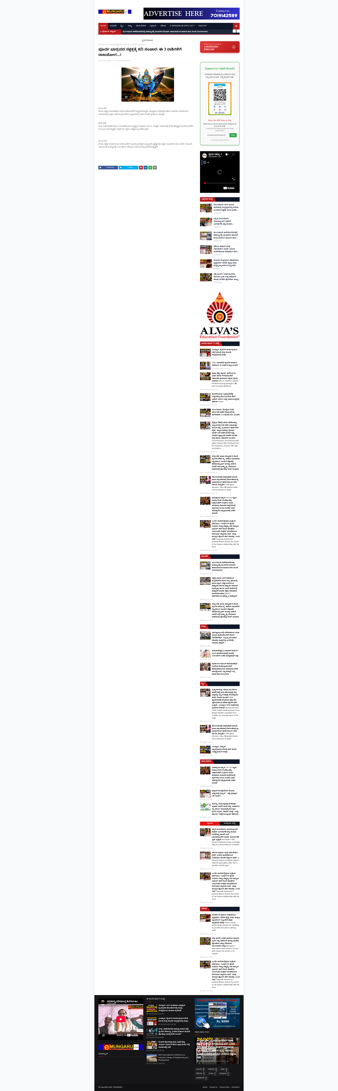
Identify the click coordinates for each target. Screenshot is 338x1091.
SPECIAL (200, 1074)
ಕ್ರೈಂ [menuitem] (122, 26)
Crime (212, 1074)
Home (100, 44)
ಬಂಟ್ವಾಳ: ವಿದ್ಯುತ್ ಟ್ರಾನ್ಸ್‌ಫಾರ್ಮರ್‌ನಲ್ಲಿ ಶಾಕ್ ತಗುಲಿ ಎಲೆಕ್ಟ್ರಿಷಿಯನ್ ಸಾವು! (224, 749)
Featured (224, 1074)
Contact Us (213, 1087)
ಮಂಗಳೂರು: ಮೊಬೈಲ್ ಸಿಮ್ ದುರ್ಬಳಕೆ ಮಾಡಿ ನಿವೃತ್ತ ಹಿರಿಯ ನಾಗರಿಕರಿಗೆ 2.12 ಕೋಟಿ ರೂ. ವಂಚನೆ (226, 412)
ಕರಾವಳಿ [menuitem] (113, 26)
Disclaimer (236, 1087)
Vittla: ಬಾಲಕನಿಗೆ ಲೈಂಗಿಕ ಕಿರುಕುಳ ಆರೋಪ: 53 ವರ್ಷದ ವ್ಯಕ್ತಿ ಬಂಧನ (225, 364)
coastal (200, 1069)
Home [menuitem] (103, 26)
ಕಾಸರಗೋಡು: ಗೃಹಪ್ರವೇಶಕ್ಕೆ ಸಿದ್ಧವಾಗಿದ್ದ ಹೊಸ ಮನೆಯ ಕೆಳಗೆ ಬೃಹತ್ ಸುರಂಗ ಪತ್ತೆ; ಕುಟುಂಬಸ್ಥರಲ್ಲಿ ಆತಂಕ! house (225, 398)
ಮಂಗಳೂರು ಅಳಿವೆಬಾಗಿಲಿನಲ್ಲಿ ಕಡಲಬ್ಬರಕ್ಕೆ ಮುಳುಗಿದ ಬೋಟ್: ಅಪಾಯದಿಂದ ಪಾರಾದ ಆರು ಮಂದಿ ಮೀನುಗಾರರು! (225, 236)
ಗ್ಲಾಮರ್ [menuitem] (153, 26)
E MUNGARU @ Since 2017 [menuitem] (182, 26)
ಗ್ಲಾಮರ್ (210, 823)
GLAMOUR (201, 1078)
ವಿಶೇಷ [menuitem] (163, 26)
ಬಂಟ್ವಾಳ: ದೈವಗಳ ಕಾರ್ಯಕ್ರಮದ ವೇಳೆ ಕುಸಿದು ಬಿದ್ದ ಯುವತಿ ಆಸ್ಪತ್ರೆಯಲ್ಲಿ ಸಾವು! (224, 352)
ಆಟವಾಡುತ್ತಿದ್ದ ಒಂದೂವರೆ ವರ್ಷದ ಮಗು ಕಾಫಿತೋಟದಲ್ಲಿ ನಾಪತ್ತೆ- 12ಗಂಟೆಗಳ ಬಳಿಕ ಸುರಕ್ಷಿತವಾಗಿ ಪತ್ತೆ (225, 653)
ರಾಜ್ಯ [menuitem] (130, 26)
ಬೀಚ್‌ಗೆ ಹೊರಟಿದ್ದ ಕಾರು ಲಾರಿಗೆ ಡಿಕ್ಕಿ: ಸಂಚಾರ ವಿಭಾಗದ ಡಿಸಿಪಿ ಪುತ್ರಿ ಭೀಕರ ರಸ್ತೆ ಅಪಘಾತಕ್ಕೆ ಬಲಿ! (174, 1045)
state (224, 1069)
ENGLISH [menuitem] (203, 26)
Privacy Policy (225, 1087)
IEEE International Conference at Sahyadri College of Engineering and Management (173, 1058)
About (205, 1087)
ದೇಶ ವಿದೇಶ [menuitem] (141, 26)
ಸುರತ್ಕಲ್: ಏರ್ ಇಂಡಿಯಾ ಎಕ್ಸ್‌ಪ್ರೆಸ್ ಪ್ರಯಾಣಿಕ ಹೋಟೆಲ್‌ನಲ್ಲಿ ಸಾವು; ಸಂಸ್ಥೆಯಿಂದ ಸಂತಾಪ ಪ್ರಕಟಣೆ (171, 1008)
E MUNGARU (118, 1087)
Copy (233, 135)
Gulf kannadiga (106, 60)
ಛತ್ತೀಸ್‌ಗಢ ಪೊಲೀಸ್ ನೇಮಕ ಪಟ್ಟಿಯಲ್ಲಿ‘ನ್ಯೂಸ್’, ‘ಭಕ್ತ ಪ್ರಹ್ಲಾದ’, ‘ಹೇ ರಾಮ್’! (225, 793)
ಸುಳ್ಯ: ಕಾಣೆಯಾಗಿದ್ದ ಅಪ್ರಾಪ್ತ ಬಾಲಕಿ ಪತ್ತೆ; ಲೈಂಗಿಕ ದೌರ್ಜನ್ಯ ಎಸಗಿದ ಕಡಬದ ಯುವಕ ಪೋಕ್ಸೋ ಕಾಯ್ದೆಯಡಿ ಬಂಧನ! (174, 1031)
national (212, 1069)
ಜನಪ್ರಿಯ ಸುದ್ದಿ (230, 823)
